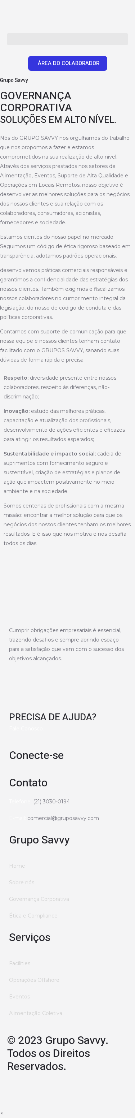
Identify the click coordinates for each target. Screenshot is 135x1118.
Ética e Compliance (33, 915)
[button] (67, 39)
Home (17, 866)
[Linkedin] (36, 1089)
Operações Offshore (34, 980)
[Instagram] (16, 1089)
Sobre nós (21, 882)
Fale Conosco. (26, 728)
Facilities (19, 963)
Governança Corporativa (39, 899)
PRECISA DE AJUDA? (52, 717)
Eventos (19, 996)
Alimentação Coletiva (35, 1013)
